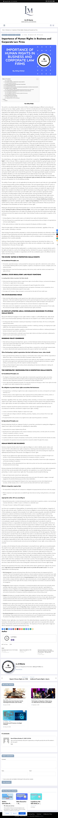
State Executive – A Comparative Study (21, 802)
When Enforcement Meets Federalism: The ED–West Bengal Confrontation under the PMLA (13, 701)
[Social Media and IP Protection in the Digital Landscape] (15, 715)
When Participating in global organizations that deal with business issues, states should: (20, 89)
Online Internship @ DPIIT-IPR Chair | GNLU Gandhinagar (7, 802)
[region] (14, 810)
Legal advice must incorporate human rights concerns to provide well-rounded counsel (26, 567)
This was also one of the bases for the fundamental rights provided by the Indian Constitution (29, 177)
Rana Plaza (24, 607)
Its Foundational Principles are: (11, 83)
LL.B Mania (28, 20)
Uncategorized (5, 797)
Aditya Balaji (29, 103)
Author (4, 99)
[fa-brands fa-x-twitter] (48, 1)
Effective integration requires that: (12, 96)
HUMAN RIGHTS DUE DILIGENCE (11, 95)
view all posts (19, 669)
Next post (32, 677)
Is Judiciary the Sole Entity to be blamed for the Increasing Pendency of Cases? (36, 802)
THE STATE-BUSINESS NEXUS (10, 85)
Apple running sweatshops (32, 201)
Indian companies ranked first (27, 590)
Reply (12, 744)
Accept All (22, 813)
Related (6, 100)
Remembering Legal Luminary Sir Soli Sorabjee (10, 649)
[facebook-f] (46, 1)
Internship (5, 794)
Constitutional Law (21, 794)
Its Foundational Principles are (10, 374)
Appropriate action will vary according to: (13, 98)
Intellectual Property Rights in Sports (39, 679)
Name (3, 770)
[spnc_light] (53, 25)
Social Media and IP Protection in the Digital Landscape (12, 724)
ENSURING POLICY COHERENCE (11, 88)
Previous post (25, 677)
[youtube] (53, 1)
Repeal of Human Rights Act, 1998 (25, 649)
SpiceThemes (41, 816)
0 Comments (41, 34)
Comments (4, 759)
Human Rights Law (12, 34)
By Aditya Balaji (9, 80)
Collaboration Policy (47, 814)
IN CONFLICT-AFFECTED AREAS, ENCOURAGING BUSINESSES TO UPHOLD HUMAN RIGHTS (21, 87)
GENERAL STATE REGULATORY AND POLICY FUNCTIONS (15, 84)
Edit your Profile (37, 666)
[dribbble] (50, 1)
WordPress (28, 816)
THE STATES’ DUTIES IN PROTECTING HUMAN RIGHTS (15, 81)
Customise (7, 813)
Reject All (14, 813)
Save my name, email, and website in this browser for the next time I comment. (18, 779)
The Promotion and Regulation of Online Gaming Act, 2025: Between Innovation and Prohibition (42, 701)
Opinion (18, 34)
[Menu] (4, 25)
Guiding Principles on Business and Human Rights (18, 209)
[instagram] (52, 1)
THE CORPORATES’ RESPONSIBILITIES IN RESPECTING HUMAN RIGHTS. (18, 90)
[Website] (13, 640)
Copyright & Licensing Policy (28, 814)
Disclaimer (39, 814)
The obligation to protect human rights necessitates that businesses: (17, 93)
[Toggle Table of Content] (37, 79)
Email (30, 770)
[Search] (51, 25)
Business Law (4, 34)
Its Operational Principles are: (11, 94)
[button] (2, 629)
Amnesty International (28, 577)
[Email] (11, 640)
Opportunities (5, 796)
